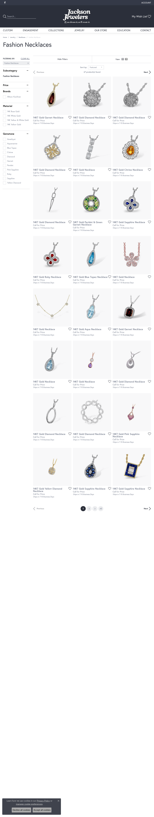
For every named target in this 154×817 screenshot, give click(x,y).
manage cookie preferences (29, 804)
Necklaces (22, 37)
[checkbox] (12, 96)
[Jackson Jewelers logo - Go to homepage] (77, 16)
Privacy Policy (43, 801)
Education (123, 30)
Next (146, 72)
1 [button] (84, 508)
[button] (146, 2)
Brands (7, 91)
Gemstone (8, 134)
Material (7, 106)
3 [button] (94, 508)
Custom (8, 30)
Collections (56, 30)
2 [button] (89, 508)
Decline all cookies (21, 810)
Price (5, 85)
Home (5, 37)
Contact (145, 30)
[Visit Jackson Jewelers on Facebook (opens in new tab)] (5, 3)
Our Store (101, 30)
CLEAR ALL (25, 59)
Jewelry (79, 30)
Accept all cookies (42, 810)
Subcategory (10, 70)
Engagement (30, 30)
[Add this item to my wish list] (69, 117)
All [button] (101, 508)
